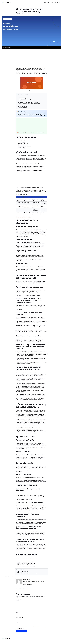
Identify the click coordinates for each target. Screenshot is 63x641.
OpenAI (38, 132)
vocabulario (27, 588)
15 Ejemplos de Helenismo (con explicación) (25, 564)
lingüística (23, 588)
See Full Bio (29, 584)
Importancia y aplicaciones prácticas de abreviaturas (28, 102)
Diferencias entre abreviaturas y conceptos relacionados (29, 103)
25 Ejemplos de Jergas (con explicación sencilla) (26, 563)
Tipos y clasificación (21, 142)
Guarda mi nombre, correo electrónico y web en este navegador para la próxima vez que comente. (32, 627)
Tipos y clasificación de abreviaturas (25, 99)
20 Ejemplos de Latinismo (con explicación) (25, 562)
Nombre (18, 612)
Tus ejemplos (8, 2)
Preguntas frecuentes (23, 106)
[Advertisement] (31, 58)
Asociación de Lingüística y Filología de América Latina (27, 573)
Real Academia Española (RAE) (23, 571)
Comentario (18, 600)
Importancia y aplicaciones (23, 144)
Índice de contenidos (23, 97)
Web (17, 622)
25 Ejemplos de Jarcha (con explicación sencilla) (26, 566)
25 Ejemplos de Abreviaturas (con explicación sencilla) (29, 10)
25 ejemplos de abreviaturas (23, 143)
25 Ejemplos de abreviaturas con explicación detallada (29, 101)
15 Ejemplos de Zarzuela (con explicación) (25, 560)
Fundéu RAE (19, 572)
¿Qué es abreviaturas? (23, 98)
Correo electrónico (19, 617)
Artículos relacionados (23, 107)
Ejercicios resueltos (22, 104)
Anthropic (42, 132)
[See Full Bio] (32, 584)
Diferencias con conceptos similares (24, 146)
